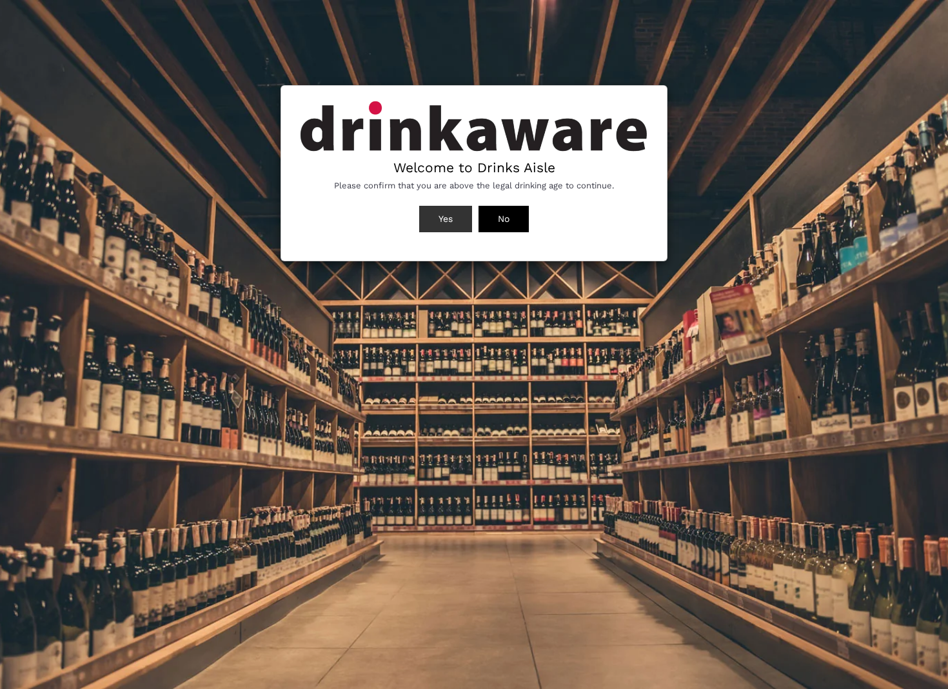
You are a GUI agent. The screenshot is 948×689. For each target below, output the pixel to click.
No (503, 219)
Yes (446, 219)
